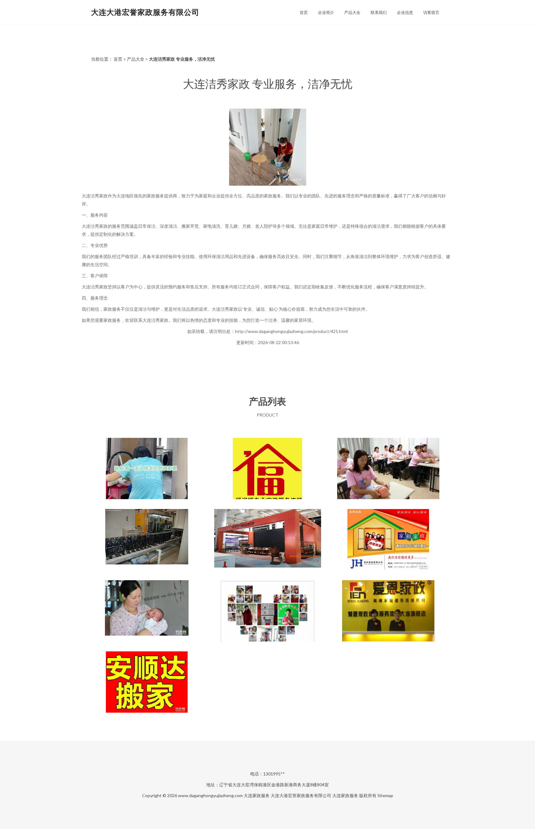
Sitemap (385, 795)
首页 (304, 12)
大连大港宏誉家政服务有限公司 (145, 12)
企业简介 (326, 12)
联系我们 (379, 12)
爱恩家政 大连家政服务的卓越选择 (388, 611)
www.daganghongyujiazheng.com (210, 795)
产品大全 (352, 12)
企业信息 (405, 12)
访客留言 (431, 12)
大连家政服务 (257, 795)
